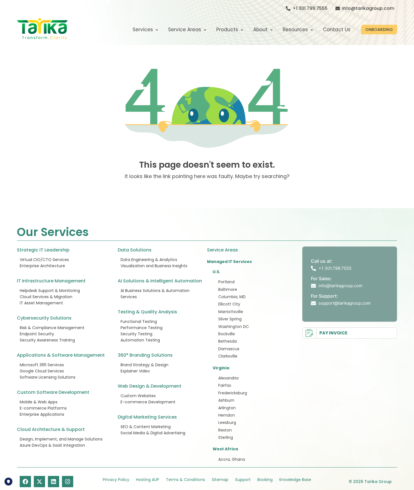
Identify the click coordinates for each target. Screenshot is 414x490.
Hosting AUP (147, 479)
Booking (265, 479)
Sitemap (220, 479)
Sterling (225, 437)
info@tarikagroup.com (368, 8)
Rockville (226, 334)
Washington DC (233, 326)
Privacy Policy (116, 479)
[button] (379, 29)
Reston (225, 430)
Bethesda (227, 341)
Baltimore (227, 289)
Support (243, 479)
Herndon (226, 415)
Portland (226, 282)
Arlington (227, 408)
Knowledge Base (295, 479)
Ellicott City (229, 304)
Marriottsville (230, 311)
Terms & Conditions (185, 479)
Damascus (228, 349)
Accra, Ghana (231, 459)
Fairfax (224, 385)
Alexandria (228, 378)
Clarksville (227, 356)
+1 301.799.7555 (310, 8)
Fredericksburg (232, 393)
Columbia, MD (232, 297)
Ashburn (226, 400)
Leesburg (227, 422)
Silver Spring (230, 319)
